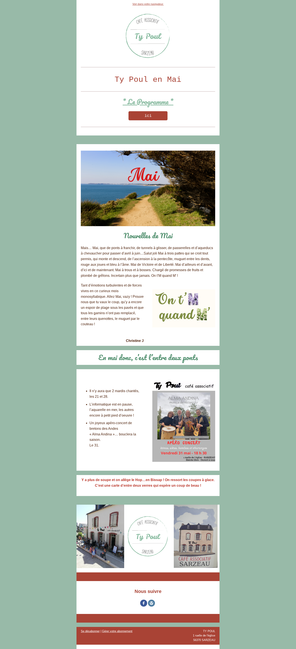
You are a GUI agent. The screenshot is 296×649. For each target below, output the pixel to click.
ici (148, 116)
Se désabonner (90, 631)
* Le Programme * (148, 101)
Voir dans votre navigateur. (148, 4)
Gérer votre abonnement (117, 631)
